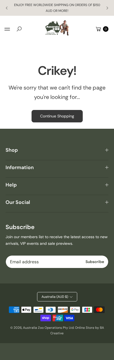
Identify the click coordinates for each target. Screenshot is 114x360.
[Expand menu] (7, 29)
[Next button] (107, 8)
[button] (19, 29)
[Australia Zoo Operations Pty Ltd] (57, 28)
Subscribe (95, 261)
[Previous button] (7, 8)
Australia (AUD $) (55, 297)
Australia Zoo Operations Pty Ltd (48, 327)
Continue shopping (57, 116)
